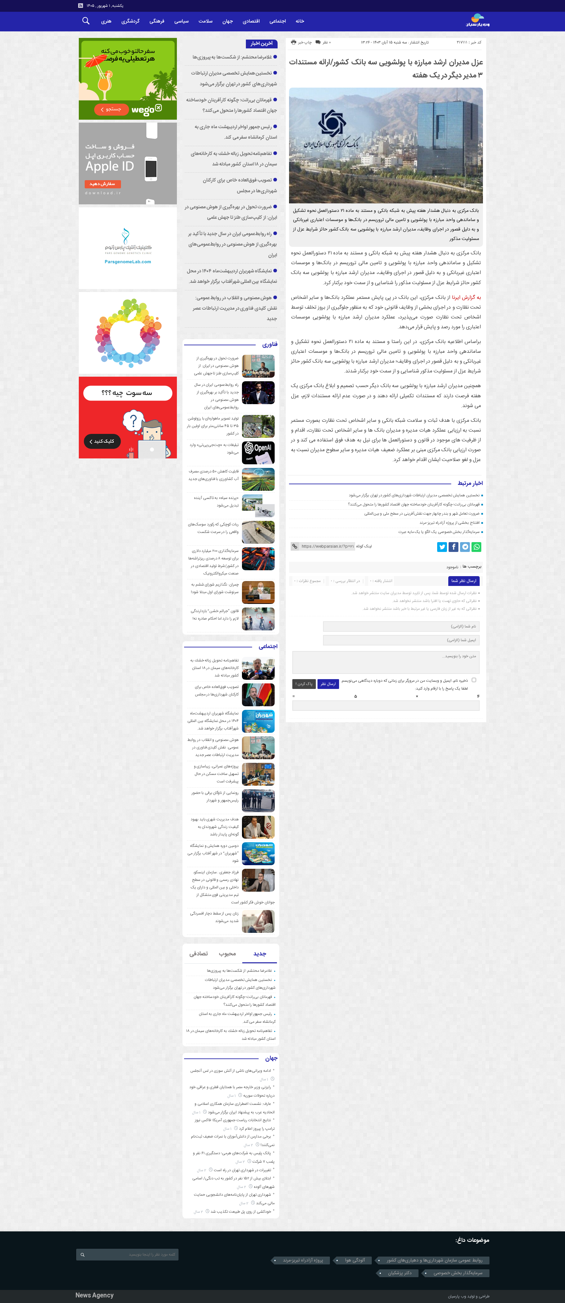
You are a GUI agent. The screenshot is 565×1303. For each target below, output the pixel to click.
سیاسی (181, 21)
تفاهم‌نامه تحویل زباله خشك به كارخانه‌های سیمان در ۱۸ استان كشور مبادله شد (214, 668)
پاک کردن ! (304, 684)
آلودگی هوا (355, 1260)
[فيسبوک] (453, 547)
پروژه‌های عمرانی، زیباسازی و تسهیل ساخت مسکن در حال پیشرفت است (216, 774)
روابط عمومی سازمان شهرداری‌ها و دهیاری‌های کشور (435, 1260)
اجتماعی (277, 21)
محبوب (227, 954)
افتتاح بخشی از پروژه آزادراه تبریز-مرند (449, 523)
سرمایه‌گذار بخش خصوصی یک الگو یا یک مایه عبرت (439, 532)
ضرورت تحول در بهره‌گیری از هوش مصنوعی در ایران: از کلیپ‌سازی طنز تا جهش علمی (216, 366)
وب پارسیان (457, 1296)
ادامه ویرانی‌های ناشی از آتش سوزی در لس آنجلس (230, 1071)
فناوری (270, 345)
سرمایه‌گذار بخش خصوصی (458, 1273)
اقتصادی (251, 21)
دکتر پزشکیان (400, 1273)
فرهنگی (156, 21)
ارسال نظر (328, 684)
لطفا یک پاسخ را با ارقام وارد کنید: (441, 688)
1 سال (264, 1079)
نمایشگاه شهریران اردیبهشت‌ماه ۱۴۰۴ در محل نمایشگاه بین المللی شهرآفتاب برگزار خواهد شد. (213, 721)
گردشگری (130, 21)
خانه (300, 21)
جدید (259, 954)
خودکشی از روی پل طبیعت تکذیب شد (241, 1212)
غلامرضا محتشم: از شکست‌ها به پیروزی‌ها (232, 57)
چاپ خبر (305, 42)
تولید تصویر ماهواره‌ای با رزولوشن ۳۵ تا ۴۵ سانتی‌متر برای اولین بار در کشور (213, 426)
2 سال (249, 1145)
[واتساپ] (476, 547)
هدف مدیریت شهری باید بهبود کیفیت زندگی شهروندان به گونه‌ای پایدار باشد (215, 827)
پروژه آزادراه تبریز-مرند (303, 1260)
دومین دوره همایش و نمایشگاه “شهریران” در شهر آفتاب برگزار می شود (213, 853)
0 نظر (327, 42)
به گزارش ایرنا (466, 297)
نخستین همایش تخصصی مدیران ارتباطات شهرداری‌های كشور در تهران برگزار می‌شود (414, 495)
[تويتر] (442, 547)
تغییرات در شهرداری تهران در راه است (242, 1170)
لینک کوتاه (364, 546)
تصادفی (198, 954)
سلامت (205, 21)
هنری (106, 21)
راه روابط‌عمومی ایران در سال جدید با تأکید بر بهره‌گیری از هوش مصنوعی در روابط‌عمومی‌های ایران (232, 244)
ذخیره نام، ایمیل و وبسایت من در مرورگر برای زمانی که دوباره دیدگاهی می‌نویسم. (404, 680)
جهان (227, 21)
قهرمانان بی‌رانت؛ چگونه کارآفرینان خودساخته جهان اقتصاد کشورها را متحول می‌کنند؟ (414, 504)
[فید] (80, 5)
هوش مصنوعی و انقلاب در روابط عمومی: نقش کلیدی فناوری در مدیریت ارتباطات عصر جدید (235, 308)
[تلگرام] (465, 547)
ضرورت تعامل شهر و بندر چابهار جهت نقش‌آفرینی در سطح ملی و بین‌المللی (422, 513)
